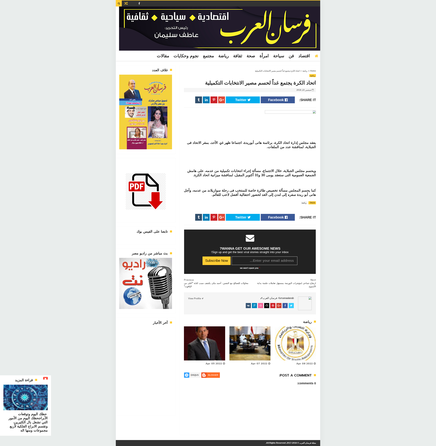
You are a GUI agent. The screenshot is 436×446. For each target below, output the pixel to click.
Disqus (195, 375)
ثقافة (237, 56)
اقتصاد (304, 56)
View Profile (195, 298)
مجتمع (208, 56)
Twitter (241, 100)
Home (313, 71)
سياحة (278, 56)
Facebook (276, 100)
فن (291, 56)
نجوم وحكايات (186, 56)
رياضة (223, 56)
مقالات (163, 56)
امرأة (264, 56)
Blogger (213, 375)
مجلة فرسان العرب (307, 443)
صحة (251, 56)
